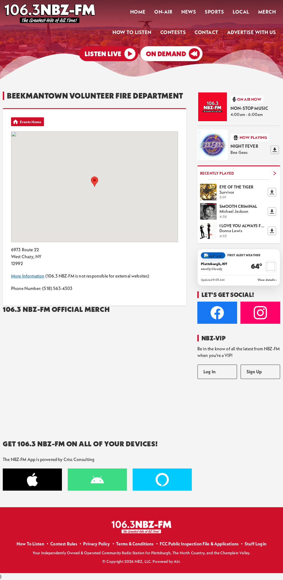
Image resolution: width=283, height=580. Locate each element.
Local (241, 12)
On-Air (163, 12)
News (188, 12)
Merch (267, 12)
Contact (206, 32)
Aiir (177, 561)
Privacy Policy (96, 544)
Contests (173, 32)
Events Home (30, 122)
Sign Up (254, 371)
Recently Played (217, 173)
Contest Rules (63, 544)
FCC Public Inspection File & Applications (199, 544)
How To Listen (131, 32)
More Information (27, 276)
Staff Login (255, 544)
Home (138, 12)
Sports (214, 12)
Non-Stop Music (249, 108)
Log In (209, 371)
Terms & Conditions (135, 544)
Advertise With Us (251, 32)
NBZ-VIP (213, 338)
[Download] (275, 150)
